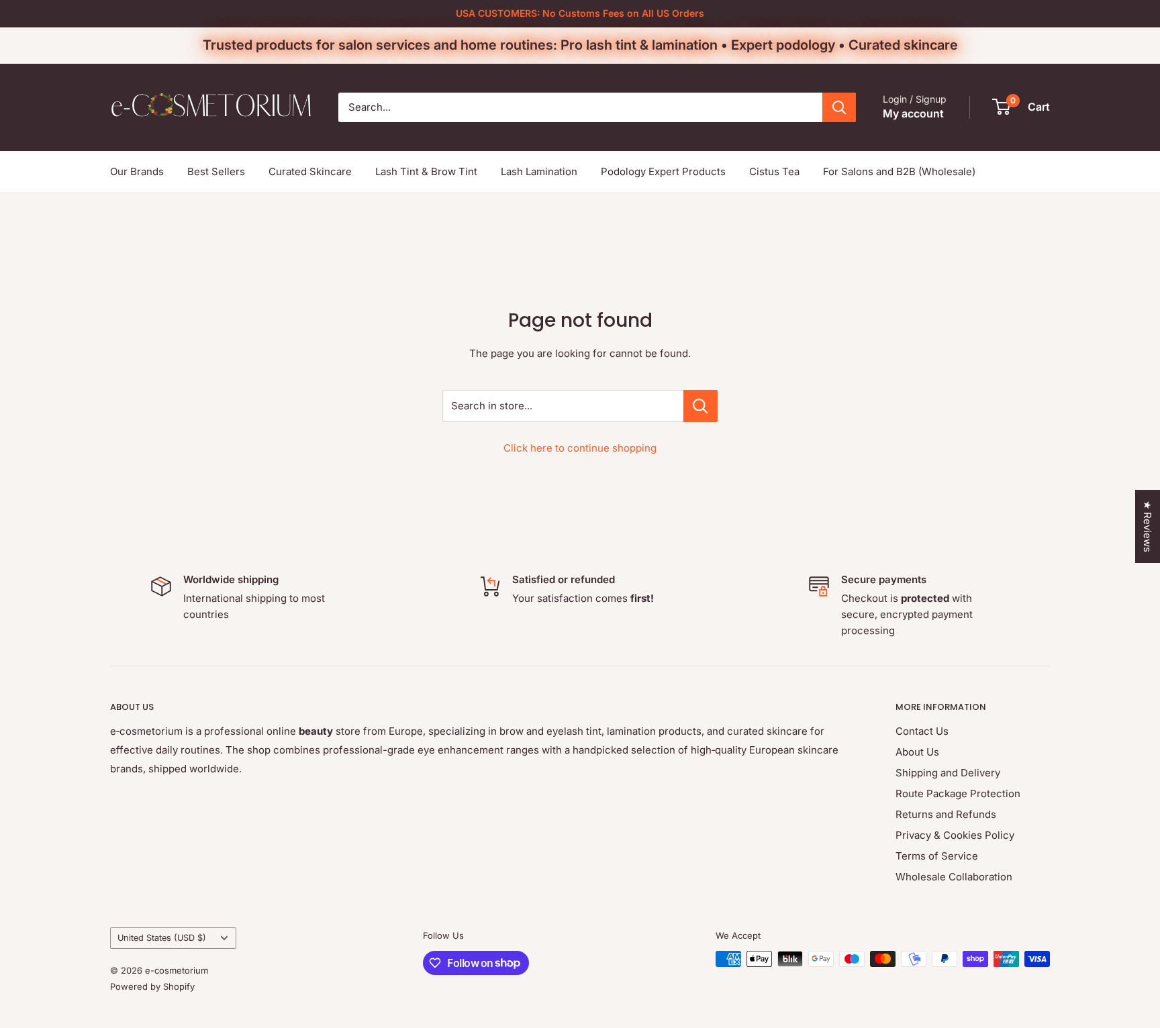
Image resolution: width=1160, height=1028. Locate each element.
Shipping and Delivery (948, 772)
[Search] (839, 107)
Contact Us (922, 731)
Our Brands (137, 171)
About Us (917, 752)
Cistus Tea (774, 171)
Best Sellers (216, 171)
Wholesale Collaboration (954, 876)
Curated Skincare (310, 171)
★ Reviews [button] (1147, 526)
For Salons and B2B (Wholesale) (899, 171)
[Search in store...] (700, 406)
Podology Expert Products (663, 171)
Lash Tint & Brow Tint (426, 171)
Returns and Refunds (946, 814)
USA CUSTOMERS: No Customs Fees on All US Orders (580, 13)
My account (913, 113)
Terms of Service (937, 856)
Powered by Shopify (152, 986)
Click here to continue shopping (580, 448)
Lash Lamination (539, 171)
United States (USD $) (161, 938)
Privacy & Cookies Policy (955, 835)
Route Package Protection (958, 793)
